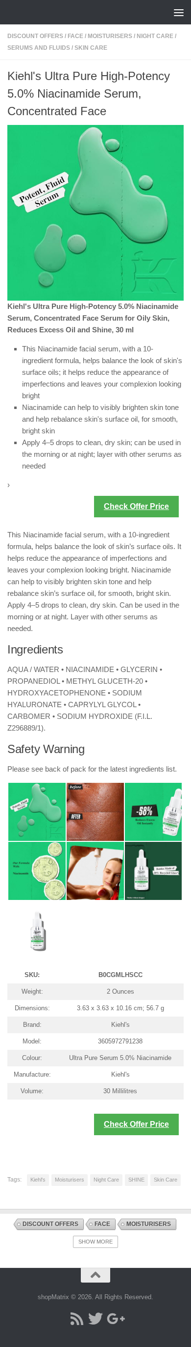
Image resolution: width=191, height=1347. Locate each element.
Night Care (155, 36)
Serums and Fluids (38, 47)
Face (75, 36)
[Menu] (179, 12)
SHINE (136, 1180)
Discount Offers (35, 36)
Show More (95, 1242)
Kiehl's (38, 1180)
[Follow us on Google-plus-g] (114, 1318)
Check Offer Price (136, 506)
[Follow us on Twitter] (95, 1318)
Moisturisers (110, 36)
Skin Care (90, 47)
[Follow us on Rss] (77, 1318)
